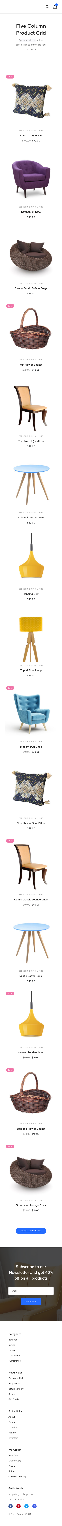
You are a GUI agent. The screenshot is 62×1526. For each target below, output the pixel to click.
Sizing (11, 1394)
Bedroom (23, 131)
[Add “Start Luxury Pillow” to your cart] (53, 77)
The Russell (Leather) (31, 441)
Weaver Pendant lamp (31, 1052)
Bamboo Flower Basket (31, 1128)
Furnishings (14, 1360)
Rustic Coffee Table (31, 976)
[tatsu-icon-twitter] (27, 1506)
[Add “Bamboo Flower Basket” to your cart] (53, 1071)
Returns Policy (15, 1388)
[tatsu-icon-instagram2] (34, 1506)
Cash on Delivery (17, 1476)
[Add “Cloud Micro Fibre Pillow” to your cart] (53, 765)
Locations (13, 1427)
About (11, 1416)
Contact (12, 1422)
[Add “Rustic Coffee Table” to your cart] (53, 918)
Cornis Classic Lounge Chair (31, 899)
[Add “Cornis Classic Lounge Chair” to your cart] (53, 841)
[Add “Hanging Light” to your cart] (53, 536)
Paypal (11, 1466)
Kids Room (14, 1355)
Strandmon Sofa (31, 212)
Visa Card (13, 1455)
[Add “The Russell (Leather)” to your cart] (53, 383)
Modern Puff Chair (31, 746)
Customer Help (16, 1378)
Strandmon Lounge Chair (31, 1205)
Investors (13, 1437)
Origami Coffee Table (31, 517)
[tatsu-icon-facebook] (11, 1506)
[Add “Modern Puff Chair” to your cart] (53, 688)
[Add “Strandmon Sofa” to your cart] (53, 154)
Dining (32, 131)
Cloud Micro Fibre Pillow (31, 823)
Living (40, 131)
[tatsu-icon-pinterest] (19, 1506)
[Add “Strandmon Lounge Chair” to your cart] (53, 1147)
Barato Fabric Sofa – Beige (31, 288)
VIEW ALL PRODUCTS (31, 1231)
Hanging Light (31, 594)
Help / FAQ (14, 1383)
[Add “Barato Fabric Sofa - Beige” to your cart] (53, 230)
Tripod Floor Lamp (31, 670)
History (12, 1432)
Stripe (11, 1471)
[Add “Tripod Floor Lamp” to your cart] (53, 612)
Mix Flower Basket (31, 364)
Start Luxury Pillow (31, 135)
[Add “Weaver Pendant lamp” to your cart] (53, 994)
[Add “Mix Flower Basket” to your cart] (53, 306)
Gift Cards (13, 1399)
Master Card (14, 1460)
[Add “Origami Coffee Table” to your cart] (53, 459)
